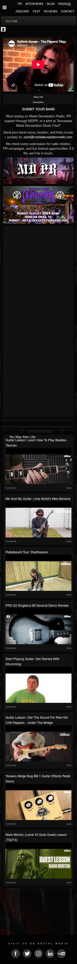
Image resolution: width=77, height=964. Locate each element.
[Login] (69, 4)
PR (20, 4)
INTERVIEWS (34, 4)
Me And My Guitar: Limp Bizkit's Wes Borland (38, 498)
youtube (12, 21)
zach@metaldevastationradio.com (48, 136)
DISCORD (22, 11)
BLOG (51, 4)
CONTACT (67, 11)
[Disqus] (38, 275)
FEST (36, 11)
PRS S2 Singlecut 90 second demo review (37, 605)
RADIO (62, 4)
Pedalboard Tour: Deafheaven (27, 551)
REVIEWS (50, 11)
